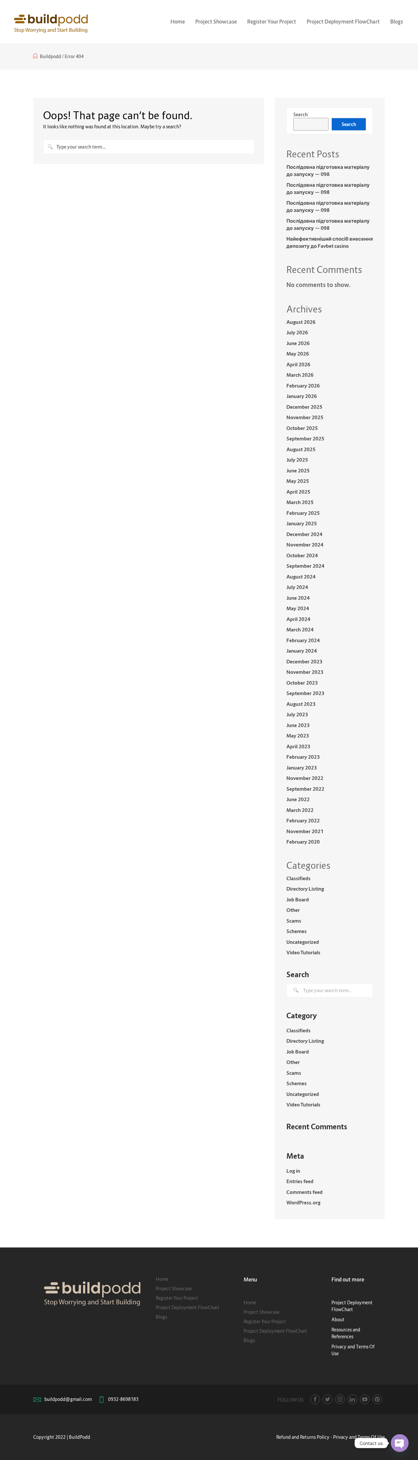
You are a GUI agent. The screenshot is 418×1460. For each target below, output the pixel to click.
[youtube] (365, 1399)
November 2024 (304, 545)
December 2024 (304, 534)
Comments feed (304, 1192)
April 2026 (298, 364)
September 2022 (305, 789)
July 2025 (297, 460)
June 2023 (298, 725)
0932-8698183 (123, 1399)
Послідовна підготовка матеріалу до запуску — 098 (328, 170)
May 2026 (297, 354)
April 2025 (298, 492)
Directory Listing (305, 889)
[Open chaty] (400, 1443)
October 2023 (302, 683)
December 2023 (304, 661)
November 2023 (304, 672)
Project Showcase (216, 21)
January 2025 (301, 523)
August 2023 (300, 704)
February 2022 (303, 820)
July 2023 (297, 714)
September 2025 (305, 438)
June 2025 (298, 470)
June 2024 (298, 598)
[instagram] (340, 1399)
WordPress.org (303, 1202)
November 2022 (304, 778)
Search (300, 114)
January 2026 (301, 396)
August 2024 (300, 576)
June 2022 (298, 799)
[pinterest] (377, 1399)
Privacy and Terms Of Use (359, 1437)
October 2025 (302, 428)
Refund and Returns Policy (303, 1437)
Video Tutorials (303, 952)
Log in (293, 1171)
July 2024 (297, 587)
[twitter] (327, 1399)
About (338, 1319)
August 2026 (300, 322)
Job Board (297, 899)
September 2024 (305, 566)
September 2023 (305, 693)
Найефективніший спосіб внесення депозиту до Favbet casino (329, 242)
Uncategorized (302, 942)
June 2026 (298, 343)
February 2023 (303, 757)
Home (177, 21)
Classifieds (298, 878)
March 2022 (300, 810)
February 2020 (303, 842)
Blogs (396, 21)
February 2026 (303, 386)
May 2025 (297, 481)
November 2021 (304, 831)
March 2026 (300, 375)
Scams (293, 921)
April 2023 (298, 746)
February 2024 (303, 640)
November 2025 (304, 417)
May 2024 (297, 608)
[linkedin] (352, 1399)
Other (293, 910)
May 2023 (297, 735)
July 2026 (297, 332)
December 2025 (304, 407)
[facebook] (315, 1399)
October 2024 (302, 555)
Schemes (296, 931)
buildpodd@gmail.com (68, 1399)
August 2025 (300, 449)
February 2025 (303, 513)
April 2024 (298, 619)
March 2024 (300, 629)
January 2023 (301, 767)
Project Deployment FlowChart (343, 21)
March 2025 (300, 502)
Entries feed (300, 1181)
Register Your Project (271, 21)
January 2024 (301, 651)
